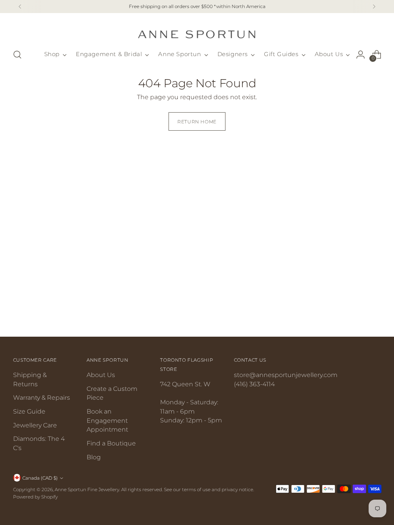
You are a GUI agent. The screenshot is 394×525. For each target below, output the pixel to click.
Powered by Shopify (35, 497)
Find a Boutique (111, 443)
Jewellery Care (35, 425)
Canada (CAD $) (40, 478)
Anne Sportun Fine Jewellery (87, 489)
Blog (94, 457)
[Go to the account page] (360, 54)
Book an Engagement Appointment (107, 420)
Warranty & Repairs (41, 397)
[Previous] (20, 6)
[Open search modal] (17, 54)
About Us (101, 375)
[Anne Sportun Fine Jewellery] (197, 30)
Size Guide (29, 411)
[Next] (374, 6)
